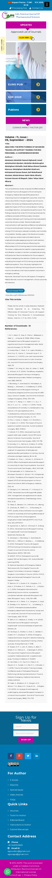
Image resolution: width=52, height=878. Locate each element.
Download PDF (15, 290)
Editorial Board (17, 820)
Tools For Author (18, 815)
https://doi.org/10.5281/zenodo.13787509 (19, 295)
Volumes (14, 811)
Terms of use (15, 875)
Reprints (14, 785)
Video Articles (16, 795)
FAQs (12, 799)
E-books (14, 780)
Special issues (16, 790)
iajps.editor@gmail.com (19, 851)
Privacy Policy (30, 875)
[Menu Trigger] (46, 4)
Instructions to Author (20, 825)
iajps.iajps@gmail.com (18, 854)
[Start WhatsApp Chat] (7, 871)
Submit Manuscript (19, 829)
